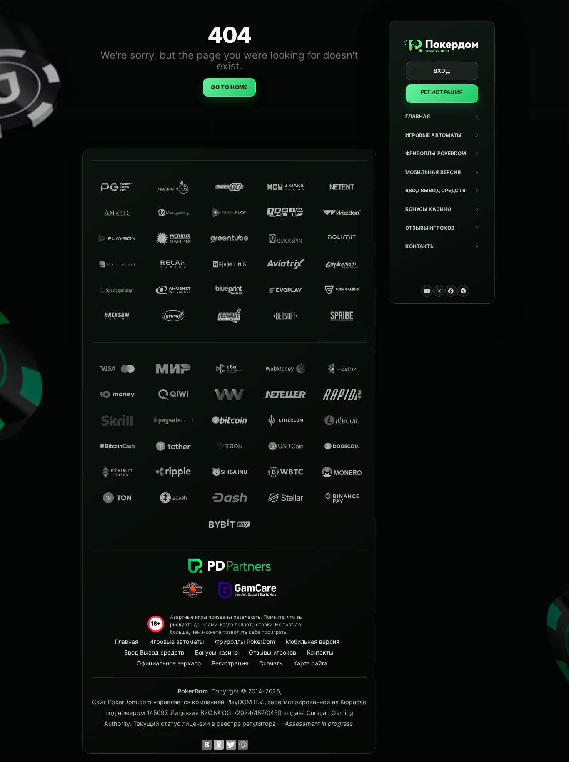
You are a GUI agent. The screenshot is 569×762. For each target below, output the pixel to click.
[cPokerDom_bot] (463, 291)
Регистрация (442, 92)
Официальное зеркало (169, 663)
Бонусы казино (428, 209)
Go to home (229, 87)
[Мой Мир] (243, 745)
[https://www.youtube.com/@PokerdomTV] (427, 291)
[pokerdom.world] (439, 291)
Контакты (420, 246)
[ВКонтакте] (207, 745)
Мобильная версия (433, 172)
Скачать (270, 663)
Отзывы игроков (430, 228)
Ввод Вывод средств (435, 190)
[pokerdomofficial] (451, 291)
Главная (417, 116)
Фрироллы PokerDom (436, 153)
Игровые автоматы (433, 135)
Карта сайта (310, 663)
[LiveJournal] (255, 745)
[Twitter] (231, 745)
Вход (442, 70)
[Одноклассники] (219, 745)
